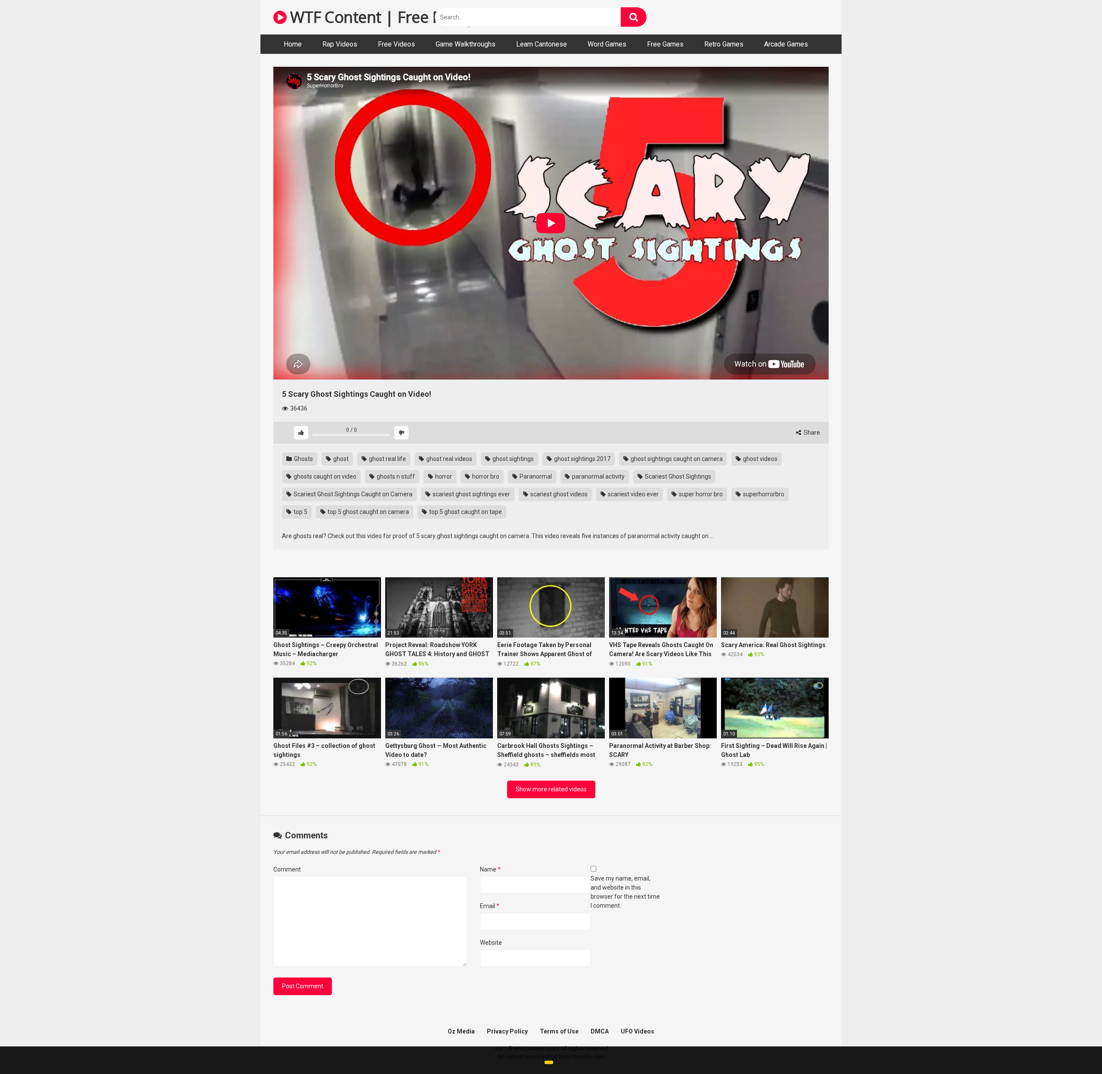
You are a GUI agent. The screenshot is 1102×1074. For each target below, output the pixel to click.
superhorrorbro (763, 494)
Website (491, 942)
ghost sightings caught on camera (676, 458)
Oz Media (461, 1031)
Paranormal (535, 476)
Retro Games (723, 44)
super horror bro (700, 494)
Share (811, 432)
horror (443, 476)
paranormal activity (598, 476)
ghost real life (387, 458)
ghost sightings (512, 458)
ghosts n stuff (395, 476)
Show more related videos (551, 789)
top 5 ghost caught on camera (367, 511)
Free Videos (396, 44)
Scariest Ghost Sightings (677, 476)
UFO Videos (637, 1031)
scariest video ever (633, 494)
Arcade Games (786, 44)
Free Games (665, 44)
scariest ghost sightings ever (470, 494)
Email (489, 906)
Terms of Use (559, 1031)
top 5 (299, 511)
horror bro (485, 476)
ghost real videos (448, 458)
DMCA (600, 1031)
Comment (287, 869)
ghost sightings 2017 (581, 458)
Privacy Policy (507, 1031)
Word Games (607, 44)
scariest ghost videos (558, 494)
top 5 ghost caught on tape (465, 511)
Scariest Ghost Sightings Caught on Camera (352, 494)
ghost (340, 458)
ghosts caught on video (324, 476)
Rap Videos (339, 44)
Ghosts (303, 458)
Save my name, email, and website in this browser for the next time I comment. (625, 892)
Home (293, 44)
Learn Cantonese (541, 44)
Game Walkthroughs (465, 44)
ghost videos (759, 458)
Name (490, 869)
